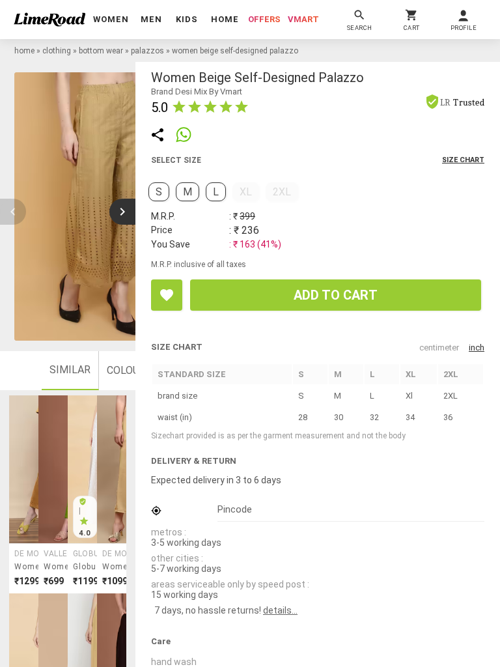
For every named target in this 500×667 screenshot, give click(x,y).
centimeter (439, 347)
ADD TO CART (336, 295)
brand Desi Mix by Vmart (196, 91)
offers (264, 19)
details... (280, 610)
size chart (463, 160)
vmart (303, 19)
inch (476, 347)
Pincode (234, 509)
